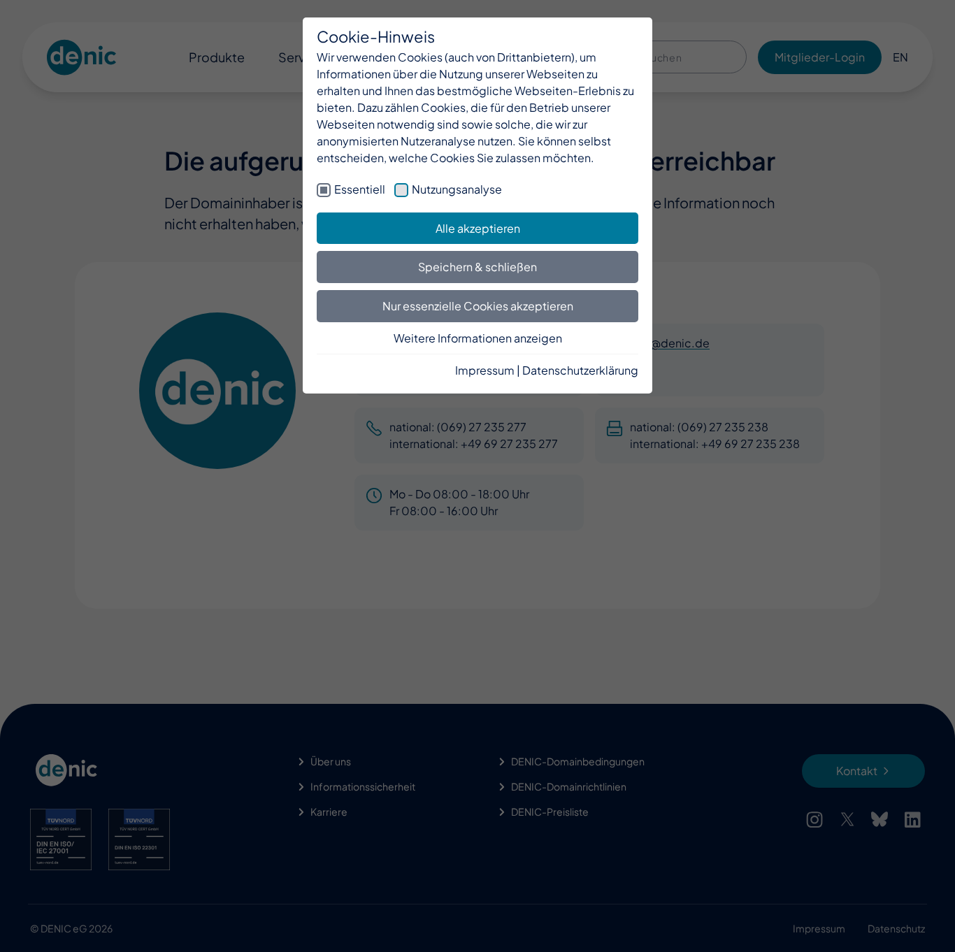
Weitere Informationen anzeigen (478, 338)
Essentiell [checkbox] (359, 189)
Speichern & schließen (477, 266)
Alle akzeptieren (478, 228)
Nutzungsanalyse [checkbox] (457, 189)
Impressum (485, 370)
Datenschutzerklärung (580, 370)
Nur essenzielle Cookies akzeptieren (477, 305)
